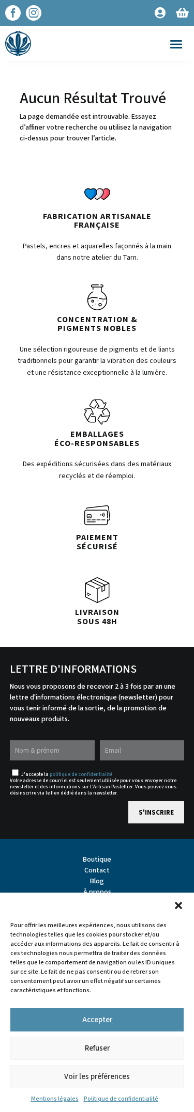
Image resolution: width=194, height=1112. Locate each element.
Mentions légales (55, 1098)
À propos (97, 892)
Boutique (97, 859)
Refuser (97, 1048)
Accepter (97, 1019)
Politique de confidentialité (121, 1098)
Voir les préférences (97, 1076)
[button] (178, 905)
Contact (97, 870)
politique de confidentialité (81, 774)
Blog (97, 881)
